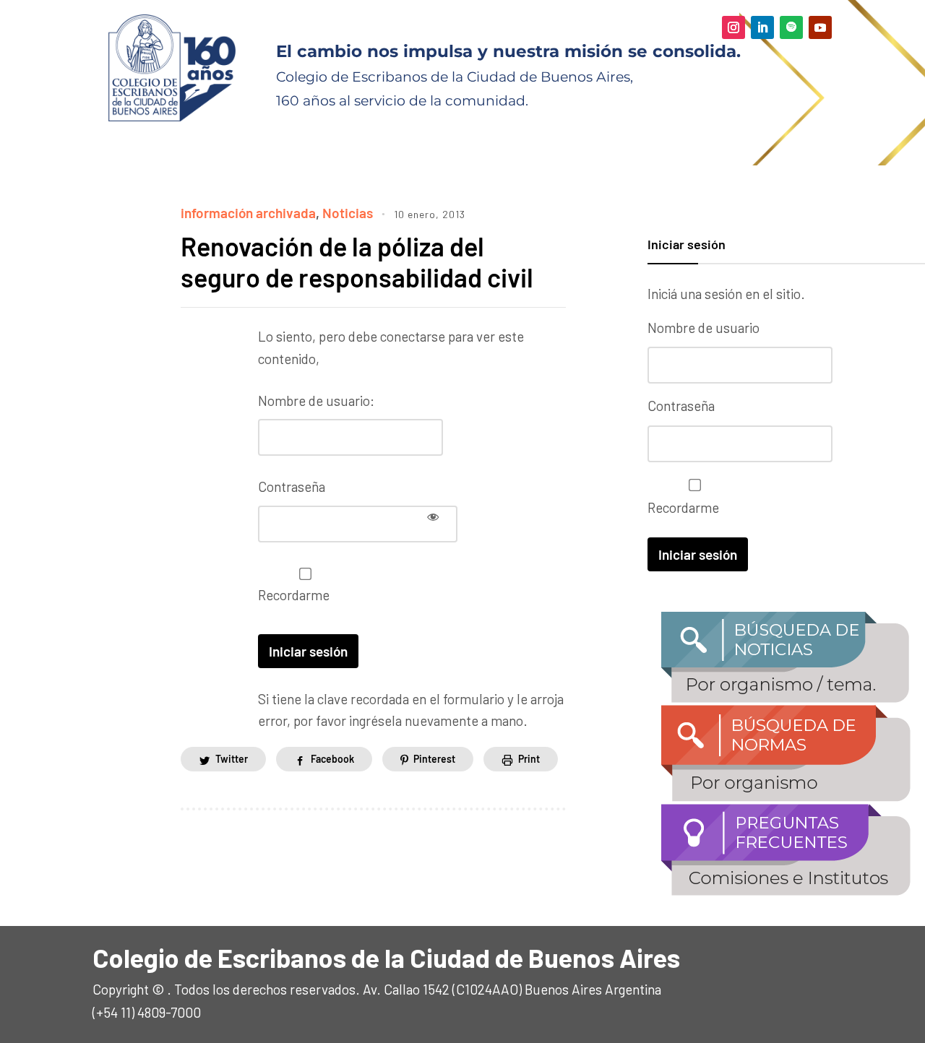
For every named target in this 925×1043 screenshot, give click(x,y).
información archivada (248, 212)
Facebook (332, 759)
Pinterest (434, 759)
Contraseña (291, 486)
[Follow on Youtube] (820, 27)
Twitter (231, 759)
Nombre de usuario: (316, 400)
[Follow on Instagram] (733, 27)
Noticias (347, 212)
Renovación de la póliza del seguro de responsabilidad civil (357, 261)
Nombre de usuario (704, 327)
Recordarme (294, 595)
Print (529, 759)
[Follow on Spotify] (791, 27)
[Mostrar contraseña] (433, 516)
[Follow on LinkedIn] (762, 27)
